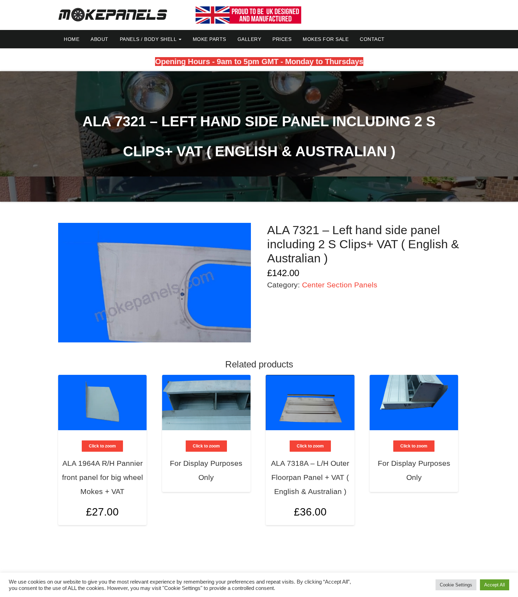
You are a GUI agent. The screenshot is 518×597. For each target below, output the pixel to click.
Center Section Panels (339, 285)
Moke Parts (209, 39)
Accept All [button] (494, 584)
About (100, 39)
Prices (281, 39)
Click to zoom (102, 446)
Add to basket (133, 479)
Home (71, 39)
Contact (372, 39)
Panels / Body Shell (149, 39)
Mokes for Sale (326, 39)
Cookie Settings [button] (456, 584)
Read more (237, 458)
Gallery (249, 39)
